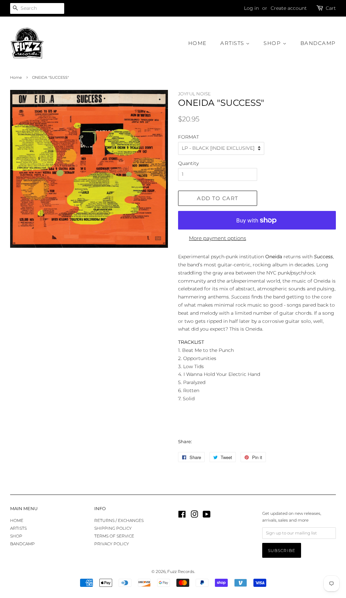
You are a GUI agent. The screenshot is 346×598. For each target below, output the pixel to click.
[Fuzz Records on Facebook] (182, 515)
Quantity (188, 163)
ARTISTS (233, 43)
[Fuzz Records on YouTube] (207, 515)
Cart (331, 8)
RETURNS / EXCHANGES (119, 520)
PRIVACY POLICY (111, 543)
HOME (197, 43)
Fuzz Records (180, 571)
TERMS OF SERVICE (114, 536)
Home (16, 77)
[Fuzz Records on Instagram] (194, 515)
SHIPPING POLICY (113, 528)
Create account (289, 8)
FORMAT (188, 137)
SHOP (273, 43)
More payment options (217, 238)
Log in (251, 8)
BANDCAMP (318, 43)
